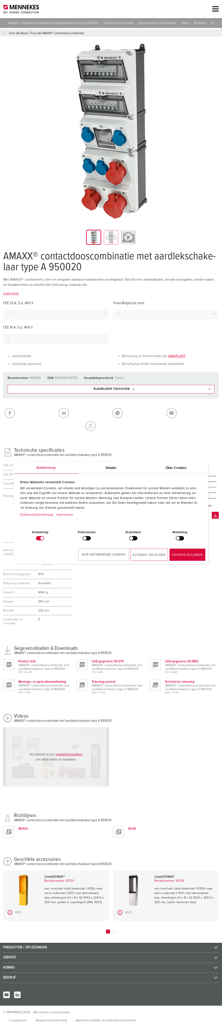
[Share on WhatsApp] (138, 413)
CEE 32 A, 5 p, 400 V (18, 303)
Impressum (64, 514)
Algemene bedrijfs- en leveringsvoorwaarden (106, 1020)
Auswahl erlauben (149, 554)
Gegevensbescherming (51, 1020)
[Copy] (111, 426)
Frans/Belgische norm (129, 303)
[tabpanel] (111, 131)
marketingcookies (69, 754)
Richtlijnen (200, 23)
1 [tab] (108, 931)
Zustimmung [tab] (46, 467)
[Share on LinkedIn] (84, 413)
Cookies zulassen (187, 554)
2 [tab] (114, 931)
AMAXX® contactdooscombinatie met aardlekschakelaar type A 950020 (53, 23)
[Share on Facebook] (30, 413)
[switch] (87, 538)
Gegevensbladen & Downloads (157, 23)
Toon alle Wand (18, 33)
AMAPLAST (177, 356)
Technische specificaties (118, 23)
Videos (185, 23)
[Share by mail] (192, 413)
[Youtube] (6, 995)
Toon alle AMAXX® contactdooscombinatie (57, 33)
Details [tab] (111, 468)
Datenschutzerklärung (36, 514)
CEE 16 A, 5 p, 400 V (18, 327)
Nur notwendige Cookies (103, 554)
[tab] (94, 237)
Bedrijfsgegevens (15, 1020)
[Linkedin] (17, 995)
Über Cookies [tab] (176, 468)
